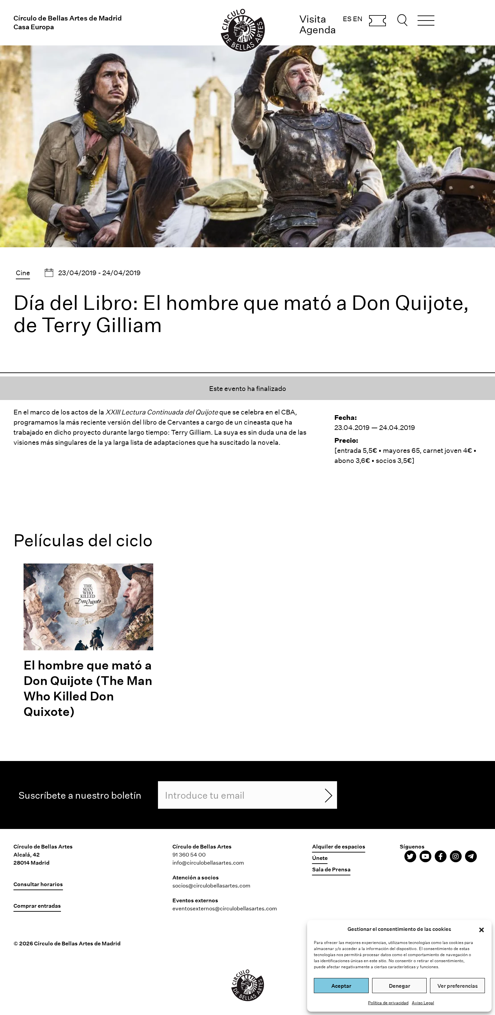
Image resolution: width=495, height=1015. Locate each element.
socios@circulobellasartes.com (211, 885)
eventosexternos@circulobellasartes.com (224, 908)
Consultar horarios (38, 883)
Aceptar (341, 985)
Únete (320, 857)
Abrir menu (426, 21)
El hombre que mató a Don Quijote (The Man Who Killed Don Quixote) (88, 688)
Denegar (399, 985)
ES (347, 18)
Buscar (403, 20)
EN (357, 18)
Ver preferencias (457, 985)
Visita (312, 18)
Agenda (317, 29)
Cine (23, 272)
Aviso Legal (423, 1002)
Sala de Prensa (331, 869)
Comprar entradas (377, 21)
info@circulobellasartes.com (208, 862)
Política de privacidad (388, 1002)
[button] (481, 929)
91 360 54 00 (189, 854)
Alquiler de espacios (338, 846)
